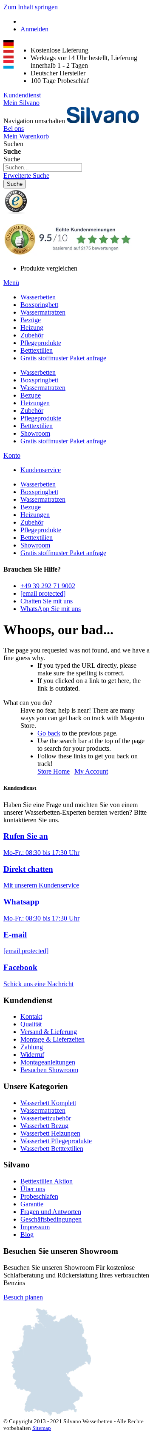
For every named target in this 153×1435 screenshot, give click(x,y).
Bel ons (13, 128)
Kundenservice (40, 469)
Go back (48, 733)
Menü (11, 282)
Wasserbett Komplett (48, 1102)
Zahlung (31, 1047)
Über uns (32, 1188)
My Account (91, 771)
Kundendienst (22, 95)
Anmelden (34, 29)
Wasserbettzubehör (45, 1118)
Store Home (53, 771)
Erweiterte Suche (26, 175)
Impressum (35, 1226)
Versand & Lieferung (48, 1031)
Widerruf (32, 1054)
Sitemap (41, 1428)
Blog (27, 1234)
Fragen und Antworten (50, 1211)
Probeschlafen (39, 1196)
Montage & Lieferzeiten (52, 1039)
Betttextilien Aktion (46, 1181)
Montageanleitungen (47, 1062)
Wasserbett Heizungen (50, 1133)
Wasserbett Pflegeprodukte (56, 1141)
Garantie (31, 1204)
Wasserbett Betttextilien (51, 1148)
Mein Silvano (21, 102)
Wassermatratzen (42, 1110)
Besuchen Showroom (49, 1069)
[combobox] (42, 167)
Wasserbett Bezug (44, 1125)
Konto (11, 455)
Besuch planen (23, 1297)
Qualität (31, 1024)
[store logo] (103, 120)
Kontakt (31, 1016)
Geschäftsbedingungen (51, 1219)
